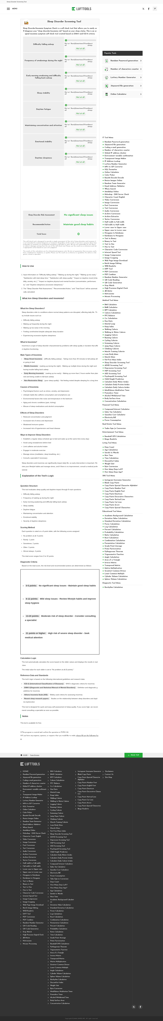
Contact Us (109, 774)
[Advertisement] (60, 186)
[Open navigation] (8, 9)
